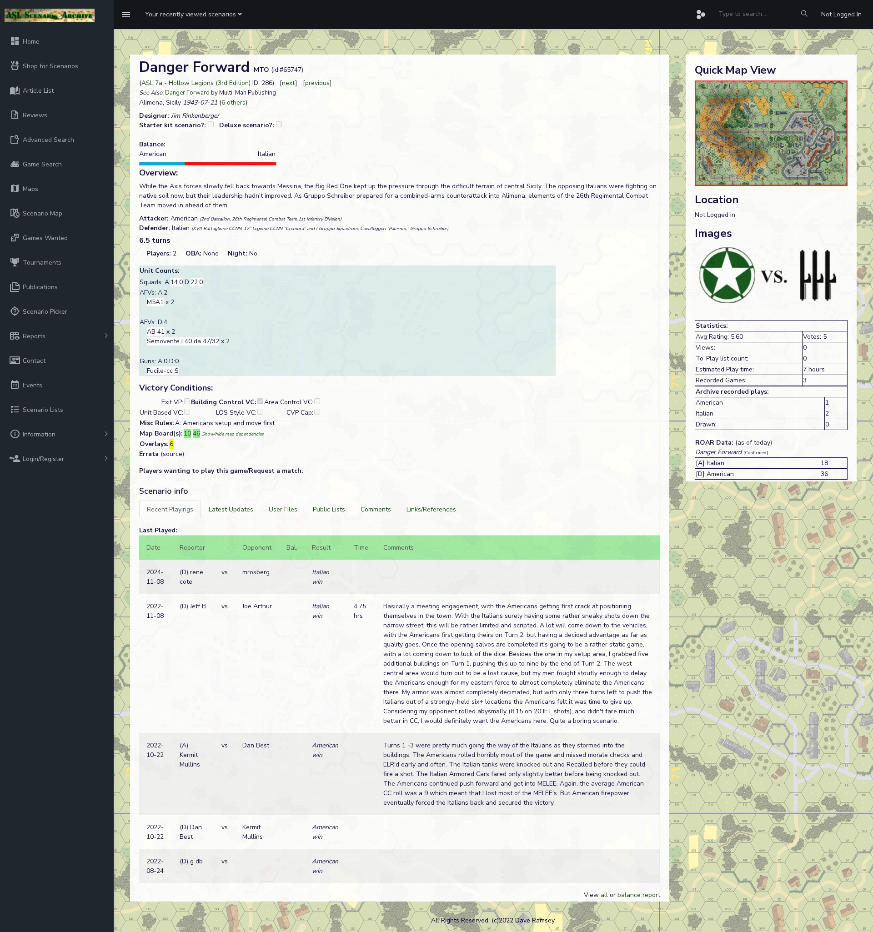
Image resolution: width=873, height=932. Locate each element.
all (604, 895)
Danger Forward (187, 93)
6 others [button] (233, 102)
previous (317, 83)
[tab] (170, 509)
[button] (193, 14)
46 (196, 433)
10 (187, 433)
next (288, 83)
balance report (638, 895)
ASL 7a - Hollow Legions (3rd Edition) (196, 83)
